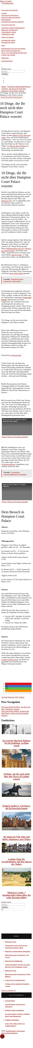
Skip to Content (6, 1)
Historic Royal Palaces (18, 146)
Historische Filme (8, 42)
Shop (3, 45)
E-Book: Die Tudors (8, 55)
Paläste (21, 697)
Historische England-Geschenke (13, 48)
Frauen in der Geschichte (10, 17)
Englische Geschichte (9, 10)
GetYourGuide (16, 355)
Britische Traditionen (9, 30)
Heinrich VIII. (6, 201)
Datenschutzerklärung (9, 1033)
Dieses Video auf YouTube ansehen (15, 437)
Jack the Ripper (10, 1001)
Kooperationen (7, 61)
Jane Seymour (16, 255)
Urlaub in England (8, 25)
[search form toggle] (2, 67)
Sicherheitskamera (8, 464)
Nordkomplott (11, 1031)
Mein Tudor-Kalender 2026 (10, 51)
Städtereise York (7, 34)
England (4, 697)
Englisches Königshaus (10, 15)
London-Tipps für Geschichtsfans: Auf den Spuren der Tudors (17, 861)
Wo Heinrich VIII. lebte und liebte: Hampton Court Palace (16, 838)
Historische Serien (8, 40)
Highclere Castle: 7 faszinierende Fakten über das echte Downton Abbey (16, 895)
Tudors (4, 13)
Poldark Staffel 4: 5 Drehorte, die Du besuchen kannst (16, 807)
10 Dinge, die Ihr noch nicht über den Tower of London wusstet (16, 776)
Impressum (20, 1031)
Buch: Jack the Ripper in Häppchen (14, 53)
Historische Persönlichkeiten (12, 22)
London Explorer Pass (9, 659)
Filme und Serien (7, 37)
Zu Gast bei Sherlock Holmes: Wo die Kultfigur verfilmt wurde (16, 743)
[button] (6, 684)
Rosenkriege (6, 20)
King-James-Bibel (16, 273)
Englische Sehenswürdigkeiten (13, 28)
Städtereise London (8, 32)
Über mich (5, 58)
